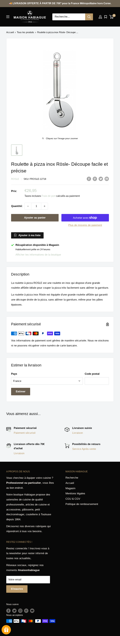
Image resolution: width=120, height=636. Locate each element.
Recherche (71, 477)
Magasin (70, 488)
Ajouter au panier (35, 217)
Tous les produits (25, 32)
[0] (111, 17)
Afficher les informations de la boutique (38, 254)
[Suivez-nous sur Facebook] (8, 610)
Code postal (92, 373)
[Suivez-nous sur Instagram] (20, 610)
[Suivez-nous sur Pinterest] (26, 610)
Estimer (20, 391)
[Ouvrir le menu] (7, 16)
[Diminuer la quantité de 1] (28, 206)
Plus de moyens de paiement (85, 225)
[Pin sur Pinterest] (95, 178)
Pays (14, 373)
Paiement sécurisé (24, 432)
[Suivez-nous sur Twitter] (14, 610)
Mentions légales (75, 493)
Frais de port (48, 196)
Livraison (77, 432)
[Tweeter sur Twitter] (101, 178)
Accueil (10, 32)
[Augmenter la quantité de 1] (44, 206)
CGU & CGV (72, 498)
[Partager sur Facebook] (89, 178)
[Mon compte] (100, 17)
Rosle (15, 179)
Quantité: (17, 206)
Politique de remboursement (81, 504)
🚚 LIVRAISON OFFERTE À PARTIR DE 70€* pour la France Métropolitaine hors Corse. (60, 3)
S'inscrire (17, 588)
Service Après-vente (84, 448)
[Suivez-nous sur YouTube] (32, 610)
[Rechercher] (89, 16)
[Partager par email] (107, 178)
